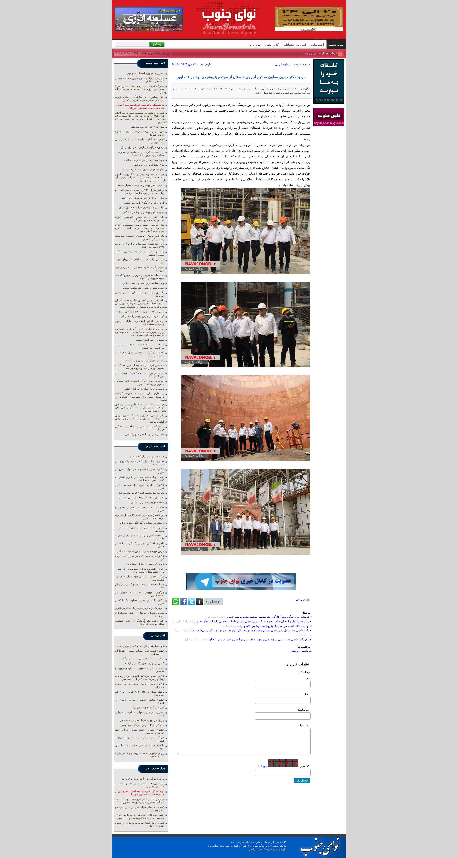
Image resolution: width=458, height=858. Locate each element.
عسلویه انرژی (283, 64)
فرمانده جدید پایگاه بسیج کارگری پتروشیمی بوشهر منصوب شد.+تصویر (267, 616)
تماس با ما (255, 44)
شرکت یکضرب (255, 849)
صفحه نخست (336, 44)
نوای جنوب (244, 842)
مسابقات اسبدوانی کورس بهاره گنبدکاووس (314, 52)
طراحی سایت (278, 849)
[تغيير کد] (263, 766)
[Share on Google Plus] (199, 604)
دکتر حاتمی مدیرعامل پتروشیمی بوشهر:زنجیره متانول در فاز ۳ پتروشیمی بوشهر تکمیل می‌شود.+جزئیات (247, 630)
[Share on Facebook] (183, 604)
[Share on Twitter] (191, 604)
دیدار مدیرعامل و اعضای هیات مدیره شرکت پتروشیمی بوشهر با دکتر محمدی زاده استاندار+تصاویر (251, 621)
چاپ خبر (300, 599)
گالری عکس (272, 44)
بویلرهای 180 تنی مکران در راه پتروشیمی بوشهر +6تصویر (275, 626)
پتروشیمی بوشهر (301, 650)
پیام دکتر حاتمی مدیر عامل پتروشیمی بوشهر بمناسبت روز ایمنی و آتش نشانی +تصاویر (258, 639)
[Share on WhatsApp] (175, 604)
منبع (227, 845)
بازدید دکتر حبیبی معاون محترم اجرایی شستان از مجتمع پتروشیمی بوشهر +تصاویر (241, 77)
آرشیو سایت (317, 44)
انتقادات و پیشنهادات (295, 44)
